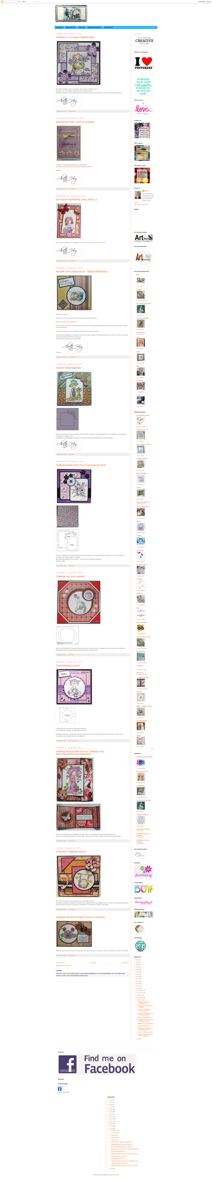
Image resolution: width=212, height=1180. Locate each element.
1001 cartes (139, 672)
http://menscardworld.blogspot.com (66, 322)
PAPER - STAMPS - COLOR (144, 706)
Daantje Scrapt (140, 651)
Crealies (138, 487)
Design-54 (139, 593)
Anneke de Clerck (141, 564)
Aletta (146, 190)
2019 (137, 967)
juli (138, 1038)
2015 (137, 976)
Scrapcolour (140, 550)
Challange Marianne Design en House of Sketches (80, 917)
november (140, 992)
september (140, 997)
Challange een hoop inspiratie (70, 576)
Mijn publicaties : (71, 27)
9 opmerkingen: (72, 111)
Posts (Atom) (67, 965)
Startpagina (59, 27)
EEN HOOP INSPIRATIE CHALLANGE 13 (76, 199)
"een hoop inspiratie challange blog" (95, 242)
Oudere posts (125, 962)
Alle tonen (152, 748)
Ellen (137, 366)
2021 (137, 962)
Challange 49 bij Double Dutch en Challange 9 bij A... (145, 1029)
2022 (137, 959)
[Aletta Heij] (60, 1090)
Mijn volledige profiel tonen (141, 204)
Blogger (117, 1174)
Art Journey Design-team (143, 303)
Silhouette (82, 27)
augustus (140, 1000)
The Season (139, 665)
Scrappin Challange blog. (90, 89)
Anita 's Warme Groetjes (143, 444)
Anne (138, 337)
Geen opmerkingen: (73, 740)
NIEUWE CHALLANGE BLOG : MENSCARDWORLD (82, 271)
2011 (137, 986)
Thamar (138, 735)
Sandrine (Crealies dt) (142, 502)
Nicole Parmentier (141, 622)
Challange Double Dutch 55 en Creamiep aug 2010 (81, 465)
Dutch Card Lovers (141, 771)
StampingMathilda (141, 720)
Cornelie (138, 535)
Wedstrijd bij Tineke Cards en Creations (75, 122)
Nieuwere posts (60, 962)
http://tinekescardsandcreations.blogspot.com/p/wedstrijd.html (74, 167)
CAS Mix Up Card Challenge (144, 756)
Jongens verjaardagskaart (68, 368)
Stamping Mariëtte (141, 458)
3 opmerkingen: (72, 188)
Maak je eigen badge (63, 1092)
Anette (138, 395)
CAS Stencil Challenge (143, 829)
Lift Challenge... (141, 785)
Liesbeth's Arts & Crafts (143, 637)
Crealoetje (139, 579)
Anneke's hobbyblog (142, 318)
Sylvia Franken (140, 332)
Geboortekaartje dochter (68, 665)
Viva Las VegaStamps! (142, 506)
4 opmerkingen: (72, 357)
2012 (137, 983)
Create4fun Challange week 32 (71, 851)
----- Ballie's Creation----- (143, 677)
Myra (137, 274)
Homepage (93, 962)
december (140, 990)
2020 (137, 964)
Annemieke (139, 380)
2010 (137, 988)
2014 (137, 979)
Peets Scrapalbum (141, 473)
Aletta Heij (60, 1086)
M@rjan (138, 521)
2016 (137, 974)
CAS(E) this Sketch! (142, 814)
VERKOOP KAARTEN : (94, 27)
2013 (137, 981)
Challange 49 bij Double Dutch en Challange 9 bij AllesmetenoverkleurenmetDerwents (79, 752)
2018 (137, 969)
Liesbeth (139, 289)
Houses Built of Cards (142, 415)
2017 (137, 971)
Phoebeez (139, 692)
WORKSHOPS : (109, 27)
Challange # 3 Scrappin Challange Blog (75, 37)
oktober (139, 995)
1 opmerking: (71, 454)
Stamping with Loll (142, 430)
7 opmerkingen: (72, 909)
